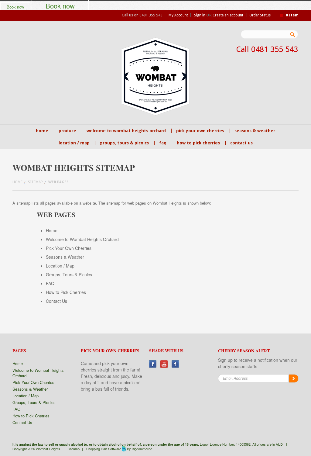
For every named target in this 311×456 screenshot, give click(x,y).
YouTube (164, 364)
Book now (15, 7)
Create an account (228, 15)
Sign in (199, 15)
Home (17, 182)
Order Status (260, 15)
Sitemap (35, 182)
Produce (67, 131)
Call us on (142, 15)
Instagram (175, 364)
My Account (178, 15)
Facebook (153, 364)
